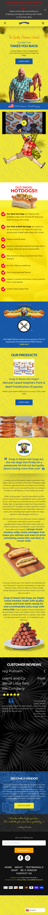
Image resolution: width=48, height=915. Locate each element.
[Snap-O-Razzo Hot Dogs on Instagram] (27, 858)
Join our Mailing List (24, 838)
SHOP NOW (24, 61)
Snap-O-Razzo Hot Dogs (29, 877)
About (19, 867)
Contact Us (24, 873)
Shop (14, 870)
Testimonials (34, 867)
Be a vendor (29, 870)
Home (8, 867)
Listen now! (24, 344)
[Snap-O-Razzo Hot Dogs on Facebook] (20, 858)
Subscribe (23, 850)
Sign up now (24, 805)
